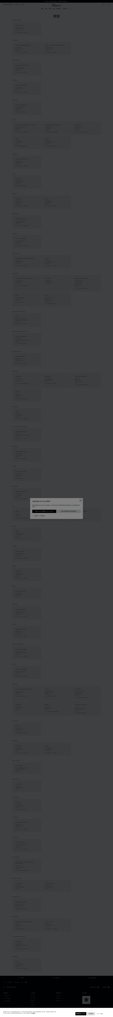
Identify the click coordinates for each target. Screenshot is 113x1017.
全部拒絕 (91, 1013)
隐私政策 (33, 1013)
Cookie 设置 (100, 1013)
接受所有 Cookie (80, 1013)
